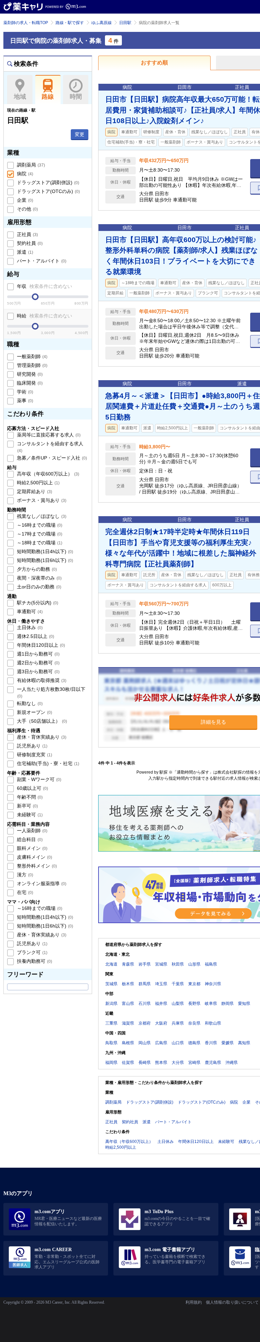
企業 (24, 200)
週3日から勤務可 (38, 671)
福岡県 (111, 1062)
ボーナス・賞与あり (41, 500)
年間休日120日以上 (40, 645)
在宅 (24, 892)
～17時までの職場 (39, 534)
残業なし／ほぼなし (41, 516)
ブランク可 (31, 952)
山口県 (178, 1042)
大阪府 (161, 1023)
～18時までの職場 (39, 542)
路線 (48, 96)
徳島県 (194, 1042)
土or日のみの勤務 (38, 586)
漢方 (24, 874)
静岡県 (227, 1003)
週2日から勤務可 (38, 662)
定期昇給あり (34, 491)
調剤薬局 (30, 165)
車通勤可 (29, 611)
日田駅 (125, 22)
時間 (76, 96)
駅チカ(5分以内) (37, 602)
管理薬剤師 (31, 365)
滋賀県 (128, 1023)
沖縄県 (231, 1062)
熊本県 (161, 1062)
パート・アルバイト (41, 261)
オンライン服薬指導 (41, 883)
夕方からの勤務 (36, 569)
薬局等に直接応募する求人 (48, 434)
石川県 (144, 1003)
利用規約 (194, 1302)
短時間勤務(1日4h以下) (44, 551)
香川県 (211, 1042)
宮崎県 (194, 1062)
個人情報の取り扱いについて (232, 1302)
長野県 (194, 1003)
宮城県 (161, 964)
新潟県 (111, 1003)
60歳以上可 (32, 788)
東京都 (194, 983)
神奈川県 (213, 983)
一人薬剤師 (31, 830)
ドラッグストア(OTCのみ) (48, 191)
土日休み (29, 627)
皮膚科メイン (34, 857)
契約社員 (29, 243)
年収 (44, 286)
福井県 (161, 1003)
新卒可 (27, 806)
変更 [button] (79, 134)
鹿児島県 (213, 1062)
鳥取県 (111, 1042)
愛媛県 (227, 1042)
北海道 (111, 964)
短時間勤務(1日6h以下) (44, 560)
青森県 (128, 964)
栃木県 (128, 983)
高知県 (244, 1042)
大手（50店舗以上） (41, 721)
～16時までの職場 (39, 525)
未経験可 (29, 814)
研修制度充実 (34, 754)
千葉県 (178, 983)
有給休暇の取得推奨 (41, 680)
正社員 (27, 234)
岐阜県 (211, 1003)
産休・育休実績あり (41, 737)
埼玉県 (161, 983)
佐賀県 (128, 1062)
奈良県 (194, 1023)
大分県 (178, 1062)
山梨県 (178, 1003)
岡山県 (144, 1042)
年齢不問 (29, 797)
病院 (24, 173)
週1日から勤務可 (38, 654)
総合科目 (29, 839)
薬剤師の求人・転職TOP (25, 22)
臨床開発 (29, 383)
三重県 (111, 1023)
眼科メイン (31, 848)
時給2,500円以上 (38, 482)
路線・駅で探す (70, 22)
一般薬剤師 (31, 356)
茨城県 (111, 983)
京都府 (144, 1023)
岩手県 (144, 964)
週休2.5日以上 (35, 636)
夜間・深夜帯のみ (39, 578)
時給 (44, 315)
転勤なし (29, 703)
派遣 (24, 252)
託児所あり (31, 745)
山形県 (194, 964)
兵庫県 (178, 1023)
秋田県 (178, 964)
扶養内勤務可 (34, 961)
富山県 (128, 1003)
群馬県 (144, 983)
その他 (27, 209)
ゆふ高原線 (101, 22)
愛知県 (244, 1003)
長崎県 (144, 1062)
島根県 (128, 1042)
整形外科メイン (36, 866)
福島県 (211, 964)
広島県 (161, 1042)
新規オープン (34, 712)
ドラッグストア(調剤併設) (47, 182)
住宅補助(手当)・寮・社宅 (47, 763)
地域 (20, 96)
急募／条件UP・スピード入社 (51, 458)
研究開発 (29, 374)
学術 (24, 391)
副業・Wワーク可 (38, 779)
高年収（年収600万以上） (47, 473)
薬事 (24, 400)
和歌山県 (213, 1023)
